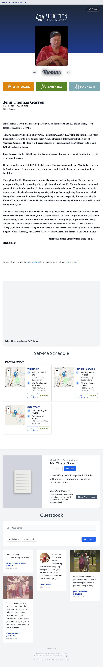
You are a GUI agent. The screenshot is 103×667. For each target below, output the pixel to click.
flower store (71, 261)
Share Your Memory (86, 497)
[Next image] (30, 587)
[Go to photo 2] (18, 597)
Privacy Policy (44, 656)
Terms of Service (58, 656)
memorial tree (33, 261)
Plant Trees (44, 395)
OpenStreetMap (54, 660)
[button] (15, 374)
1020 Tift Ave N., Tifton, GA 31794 (39, 389)
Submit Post (89, 539)
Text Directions (32, 396)
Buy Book (70, 468)
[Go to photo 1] (17, 597)
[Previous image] (5, 587)
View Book (56, 468)
